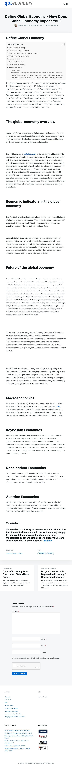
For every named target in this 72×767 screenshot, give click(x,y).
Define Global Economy (17, 47)
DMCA (6, 702)
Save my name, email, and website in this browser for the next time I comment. (37, 658)
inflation (47, 540)
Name (43, 639)
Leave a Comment (52, 25)
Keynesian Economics (16, 62)
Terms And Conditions (11, 708)
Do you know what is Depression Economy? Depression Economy (53, 574)
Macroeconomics (14, 59)
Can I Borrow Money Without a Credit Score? (18, 733)
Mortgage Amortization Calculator (14, 717)
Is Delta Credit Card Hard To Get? (14, 746)
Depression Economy (48, 568)
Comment (15, 611)
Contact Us (7, 700)
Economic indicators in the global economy (23, 53)
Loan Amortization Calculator (13, 714)
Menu (67, 4)
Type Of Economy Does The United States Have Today (16, 574)
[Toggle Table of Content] (62, 44)
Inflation (20, 553)
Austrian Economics (15, 67)
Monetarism (16, 70)
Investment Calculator (11, 711)
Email (43, 646)
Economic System (11, 553)
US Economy (7, 568)
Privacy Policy (8, 705)
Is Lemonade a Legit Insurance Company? (17, 730)
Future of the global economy (19, 56)
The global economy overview (19, 50)
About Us (7, 697)
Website (43, 652)
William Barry (23, 25)
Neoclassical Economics (17, 64)
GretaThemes (49, 763)
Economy (42, 553)
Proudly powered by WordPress (26, 763)
